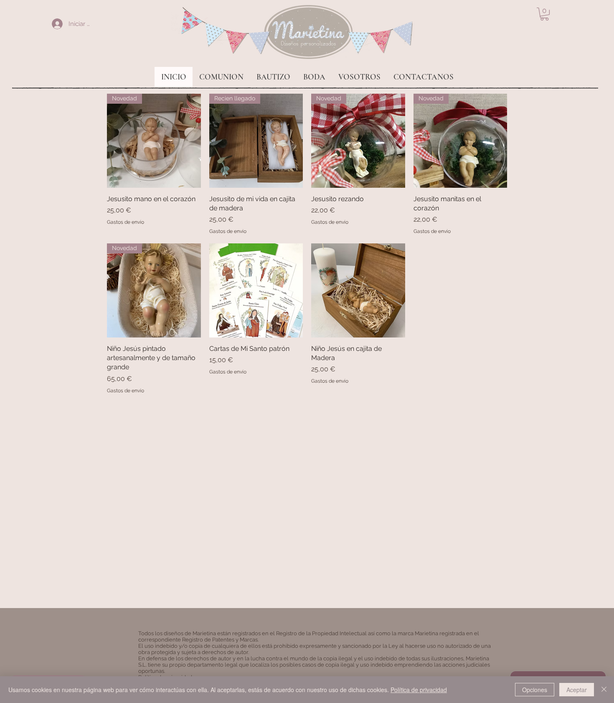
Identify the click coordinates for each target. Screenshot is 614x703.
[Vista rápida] (256, 290)
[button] (544, 14)
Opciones (534, 689)
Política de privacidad (419, 689)
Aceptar (576, 689)
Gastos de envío (125, 222)
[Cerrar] (604, 689)
